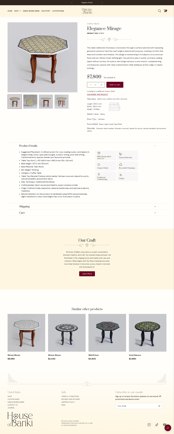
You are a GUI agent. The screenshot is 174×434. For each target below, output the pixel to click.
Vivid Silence (135, 355)
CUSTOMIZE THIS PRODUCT (97, 94)
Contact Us (13, 405)
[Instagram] (149, 424)
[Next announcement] (102, 2)
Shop (16, 11)
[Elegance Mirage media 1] (15, 101)
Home (10, 11)
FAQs (63, 405)
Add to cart (114, 84)
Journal (11, 408)
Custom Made (58, 11)
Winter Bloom (54, 355)
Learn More (87, 273)
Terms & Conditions (70, 396)
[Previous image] (11, 57)
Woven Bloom (14, 355)
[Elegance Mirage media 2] (30, 101)
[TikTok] (157, 424)
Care (87, 213)
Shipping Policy (68, 402)
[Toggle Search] (159, 10)
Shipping (87, 206)
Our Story (45, 11)
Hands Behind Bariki (31, 11)
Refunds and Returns (70, 399)
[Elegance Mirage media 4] (61, 101)
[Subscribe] (159, 406)
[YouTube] (164, 424)
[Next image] (73, 57)
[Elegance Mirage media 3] (46, 101)
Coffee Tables (93, 24)
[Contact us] (168, 428)
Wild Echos (93, 355)
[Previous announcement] (72, 2)
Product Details (87, 146)
